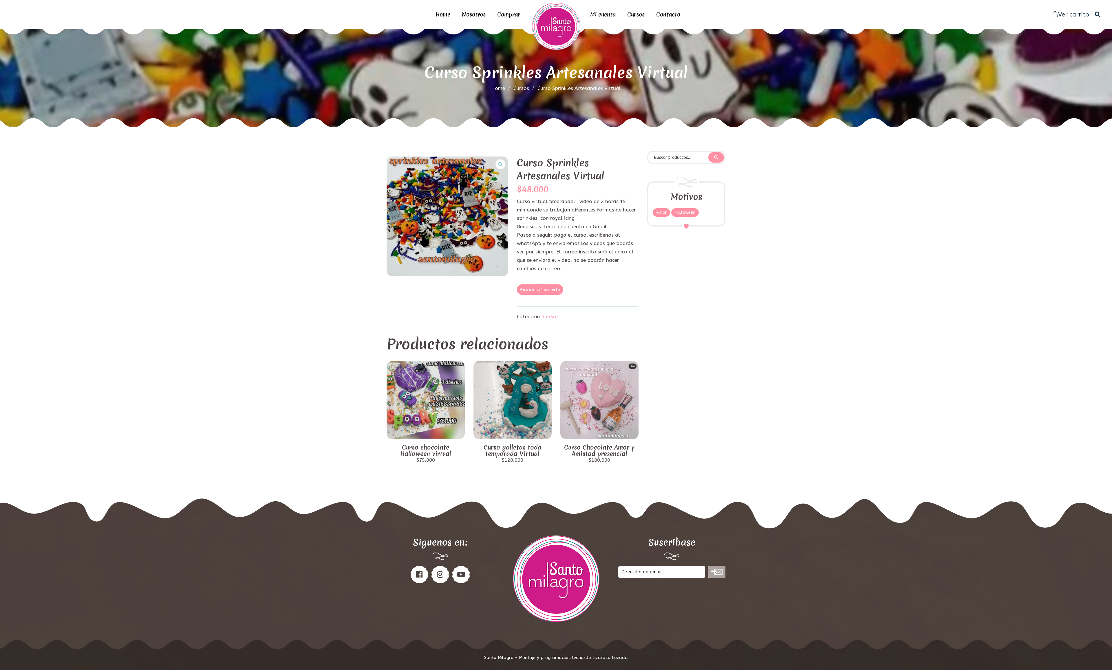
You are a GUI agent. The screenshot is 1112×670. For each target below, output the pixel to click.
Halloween (685, 212)
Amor (661, 212)
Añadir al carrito (540, 289)
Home (443, 14)
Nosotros (474, 14)
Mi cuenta (603, 14)
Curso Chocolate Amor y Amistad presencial (599, 450)
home (498, 88)
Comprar (508, 14)
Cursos (636, 14)
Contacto (668, 14)
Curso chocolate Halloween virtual (425, 450)
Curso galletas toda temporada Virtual (513, 450)
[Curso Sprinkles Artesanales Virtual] (447, 216)
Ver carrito (1073, 14)
